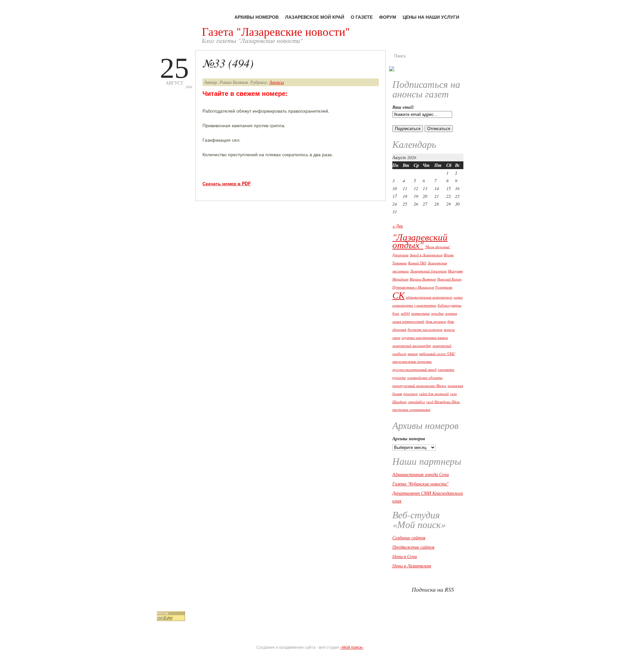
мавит (413, 353)
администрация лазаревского (429, 297)
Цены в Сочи (404, 556)
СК (398, 295)
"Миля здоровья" (437, 247)
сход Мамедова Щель (443, 402)
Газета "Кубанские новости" (420, 484)
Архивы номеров (256, 17)
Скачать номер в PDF (226, 183)
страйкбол (416, 402)
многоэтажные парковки (412, 361)
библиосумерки (449, 305)
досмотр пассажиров (425, 329)
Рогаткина (443, 287)
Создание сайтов (408, 537)
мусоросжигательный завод (414, 369)
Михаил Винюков (422, 279)
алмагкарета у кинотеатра (414, 305)
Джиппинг (400, 255)
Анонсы (276, 82)
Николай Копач (449, 279)
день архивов (436, 321)
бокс (395, 313)
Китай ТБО (417, 263)
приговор (410, 394)
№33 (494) (227, 63)
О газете (362, 17)
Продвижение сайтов (413, 547)
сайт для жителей (434, 394)
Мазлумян (455, 271)
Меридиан (400, 279)
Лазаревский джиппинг (428, 271)
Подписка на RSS (433, 589)
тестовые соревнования (411, 409)
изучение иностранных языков (425, 337)
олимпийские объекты (424, 377)
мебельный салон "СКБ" (437, 353)
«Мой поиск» (352, 647)
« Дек (397, 226)
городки (437, 313)
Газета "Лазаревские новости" (276, 31)
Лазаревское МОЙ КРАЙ (314, 17)
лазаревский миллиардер (411, 345)
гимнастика (420, 313)
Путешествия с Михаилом (413, 287)
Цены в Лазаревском (411, 566)
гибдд (405, 313)
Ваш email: (403, 107)
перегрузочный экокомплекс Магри (419, 385)
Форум (387, 17)
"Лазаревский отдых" (420, 240)
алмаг (458, 297)
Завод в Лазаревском (426, 255)
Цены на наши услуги (431, 17)
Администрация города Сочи (420, 474)
